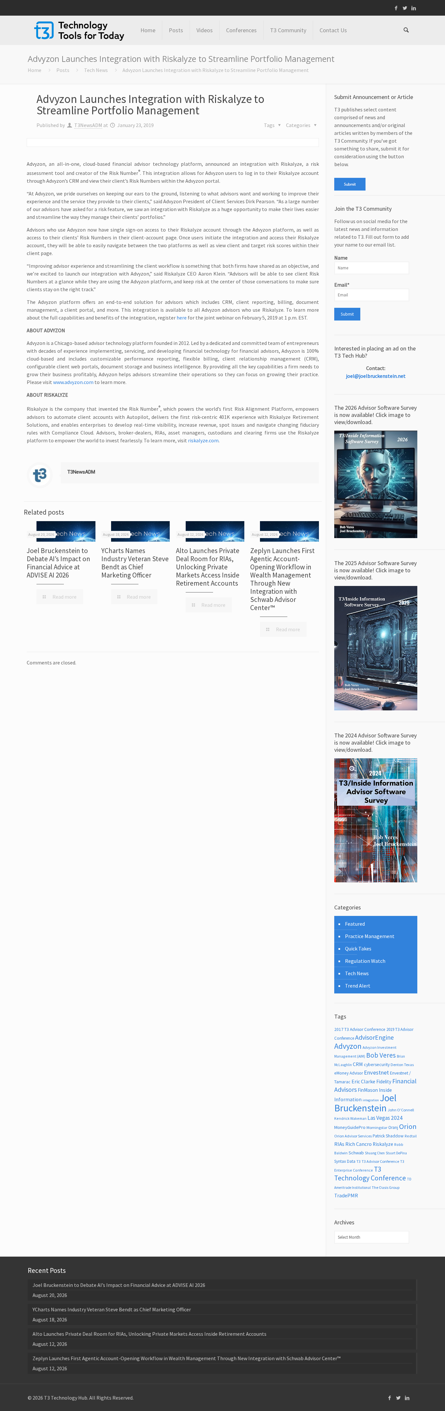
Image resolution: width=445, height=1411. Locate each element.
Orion (408, 1126)
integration (371, 1100)
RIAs (339, 1144)
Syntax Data (344, 1161)
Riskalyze (383, 1144)
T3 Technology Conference (370, 1173)
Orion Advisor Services (353, 1135)
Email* (342, 284)
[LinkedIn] (413, 8)
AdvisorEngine (374, 1037)
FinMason (368, 1090)
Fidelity (383, 1081)
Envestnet (376, 1072)
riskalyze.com (203, 440)
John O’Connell (401, 1109)
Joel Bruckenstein (365, 1103)
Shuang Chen (375, 1153)
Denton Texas (402, 1064)
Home (34, 70)
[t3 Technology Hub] (79, 30)
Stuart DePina (396, 1153)
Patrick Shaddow (388, 1136)
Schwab (356, 1153)
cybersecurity (377, 1064)
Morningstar (376, 1127)
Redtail (411, 1135)
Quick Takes (358, 948)
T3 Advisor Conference (380, 1161)
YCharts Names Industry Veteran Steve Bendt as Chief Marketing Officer (135, 562)
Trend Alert (357, 985)
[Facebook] (396, 8)
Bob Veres (381, 1055)
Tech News (96, 70)
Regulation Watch (365, 961)
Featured (355, 923)
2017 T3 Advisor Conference (359, 1029)
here (182, 317)
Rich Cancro (358, 1144)
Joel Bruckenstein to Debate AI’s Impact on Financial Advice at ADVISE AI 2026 (58, 562)
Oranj (393, 1127)
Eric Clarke (363, 1081)
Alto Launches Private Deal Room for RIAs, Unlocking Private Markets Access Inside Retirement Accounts (207, 567)
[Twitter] (405, 8)
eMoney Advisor (348, 1073)
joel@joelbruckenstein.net (376, 376)
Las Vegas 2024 (385, 1117)
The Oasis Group (386, 1187)
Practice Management (370, 936)
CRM (358, 1064)
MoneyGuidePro (350, 1127)
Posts (62, 70)
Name (341, 257)
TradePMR (346, 1195)
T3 (358, 1161)
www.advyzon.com (73, 382)
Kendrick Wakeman (350, 1118)
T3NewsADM (88, 125)
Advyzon (348, 1046)
